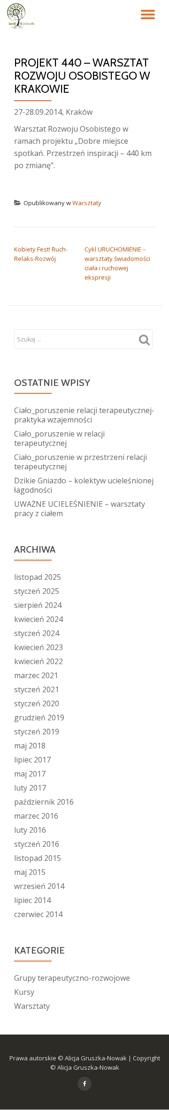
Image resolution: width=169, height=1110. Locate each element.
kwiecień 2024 (38, 619)
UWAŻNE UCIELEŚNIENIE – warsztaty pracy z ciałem (79, 508)
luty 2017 (30, 788)
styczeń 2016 (36, 844)
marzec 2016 (36, 816)
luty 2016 (30, 830)
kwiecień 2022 (38, 661)
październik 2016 (44, 802)
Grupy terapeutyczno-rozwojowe (72, 978)
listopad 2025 (37, 577)
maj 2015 (30, 872)
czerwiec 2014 (38, 914)
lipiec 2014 (32, 900)
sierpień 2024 (37, 605)
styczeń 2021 (36, 689)
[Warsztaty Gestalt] (22, 16)
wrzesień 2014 (39, 886)
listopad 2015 (37, 858)
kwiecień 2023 (38, 647)
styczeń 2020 (36, 703)
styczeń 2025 (36, 591)
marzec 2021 (36, 675)
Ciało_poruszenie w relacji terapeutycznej (59, 438)
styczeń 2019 (36, 731)
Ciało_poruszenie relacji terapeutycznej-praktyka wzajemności (84, 415)
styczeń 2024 (36, 633)
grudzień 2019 (39, 717)
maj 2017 (30, 774)
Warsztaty (86, 203)
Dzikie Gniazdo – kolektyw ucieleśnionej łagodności (84, 485)
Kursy (24, 992)
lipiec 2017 (32, 760)
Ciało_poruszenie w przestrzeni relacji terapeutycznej (80, 462)
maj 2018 (30, 745)
